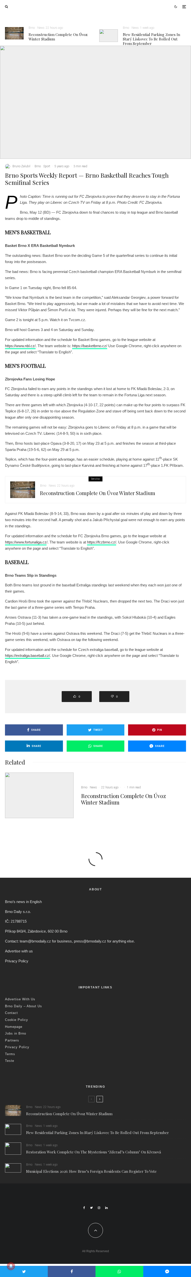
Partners (12, 1040)
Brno (32, 28)
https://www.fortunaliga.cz (26, 542)
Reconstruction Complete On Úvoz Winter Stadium (58, 36)
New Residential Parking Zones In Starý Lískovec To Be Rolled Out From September (151, 39)
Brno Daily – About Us (23, 1006)
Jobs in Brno (15, 1033)
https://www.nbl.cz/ (20, 346)
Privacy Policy (16, 961)
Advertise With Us (20, 999)
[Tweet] (24, 1271)
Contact (11, 1013)
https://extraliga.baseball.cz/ (27, 655)
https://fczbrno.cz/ (101, 542)
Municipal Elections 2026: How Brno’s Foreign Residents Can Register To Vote (91, 1171)
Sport (46, 166)
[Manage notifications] (11, 1266)
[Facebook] (84, 1208)
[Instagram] (99, 1208)
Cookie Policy (16, 1020)
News (41, 28)
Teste (9, 1061)
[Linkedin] (106, 1208)
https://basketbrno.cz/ (89, 346)
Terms (10, 1054)
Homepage (13, 1027)
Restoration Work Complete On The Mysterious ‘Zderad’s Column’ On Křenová (93, 1152)
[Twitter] (91, 1208)
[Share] (72, 1271)
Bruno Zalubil (21, 166)
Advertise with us (19, 951)
